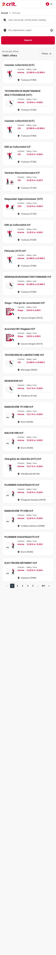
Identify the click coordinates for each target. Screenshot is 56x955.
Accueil (4, 13)
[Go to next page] (49, 586)
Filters (45, 53)
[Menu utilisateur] (49, 4)
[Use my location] (51, 30)
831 (43, 586)
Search (28, 40)
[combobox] (28, 31)
